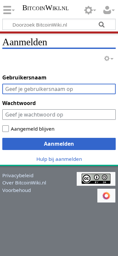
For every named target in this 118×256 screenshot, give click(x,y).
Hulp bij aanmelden (59, 159)
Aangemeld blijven (32, 128)
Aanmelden (59, 143)
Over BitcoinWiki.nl (24, 182)
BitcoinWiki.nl (45, 8)
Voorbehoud (16, 190)
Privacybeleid (17, 175)
